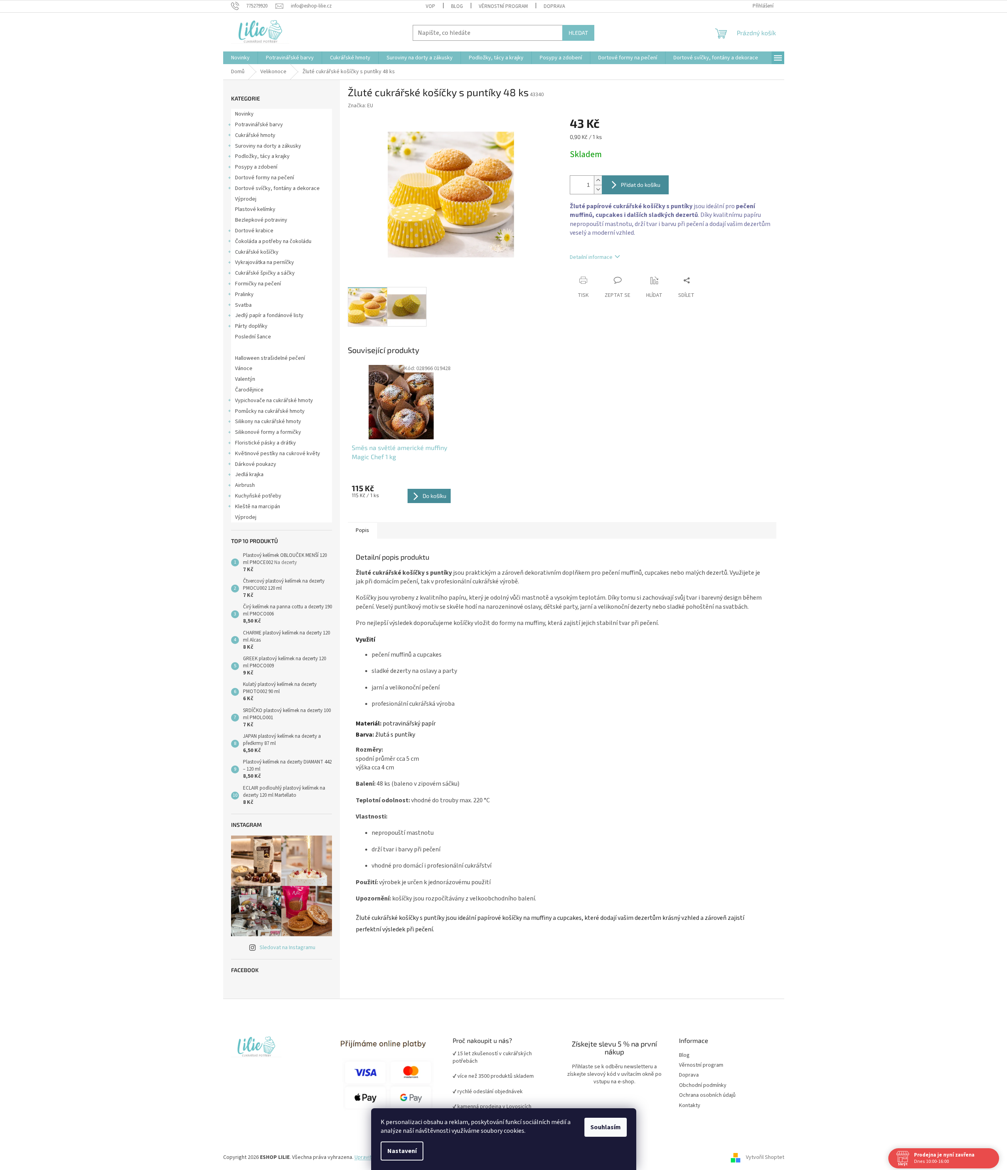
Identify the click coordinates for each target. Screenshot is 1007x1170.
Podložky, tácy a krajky (262, 156)
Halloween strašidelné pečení (270, 358)
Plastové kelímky (255, 209)
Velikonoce (248, 347)
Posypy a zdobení (256, 167)
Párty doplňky (251, 326)
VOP (430, 6)
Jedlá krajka (249, 475)
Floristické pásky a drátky (265, 443)
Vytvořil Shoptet (765, 1157)
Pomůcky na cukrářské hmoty (270, 411)
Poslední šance (253, 337)
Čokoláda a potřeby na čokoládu (273, 241)
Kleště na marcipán (257, 507)
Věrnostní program (701, 1065)
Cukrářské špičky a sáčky (265, 273)
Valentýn (245, 379)
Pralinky (244, 294)
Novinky (244, 114)
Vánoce (243, 368)
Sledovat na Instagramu (287, 948)
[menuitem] (240, 57)
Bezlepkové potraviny (261, 220)
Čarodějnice (249, 390)
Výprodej (245, 199)
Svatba (243, 305)
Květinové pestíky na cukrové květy (277, 454)
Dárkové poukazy (255, 464)
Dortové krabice (254, 231)
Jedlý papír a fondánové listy (269, 315)
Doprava (554, 6)
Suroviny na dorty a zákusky (268, 146)
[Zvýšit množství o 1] (598, 180)
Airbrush (245, 485)
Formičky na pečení (258, 284)
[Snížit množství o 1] (598, 189)
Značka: (360, 106)
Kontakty (689, 1105)
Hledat (578, 32)
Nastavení (402, 1151)
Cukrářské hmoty (255, 135)
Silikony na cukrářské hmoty (268, 421)
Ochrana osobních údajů (707, 1095)
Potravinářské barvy (259, 125)
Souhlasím (605, 1127)
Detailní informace (591, 257)
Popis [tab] (362, 530)
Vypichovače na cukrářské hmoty (274, 401)
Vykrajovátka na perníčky (264, 262)
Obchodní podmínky (702, 1085)
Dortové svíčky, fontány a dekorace (277, 188)
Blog (457, 6)
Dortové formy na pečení (264, 178)
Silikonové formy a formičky (268, 432)
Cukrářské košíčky (257, 252)
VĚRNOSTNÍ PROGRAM (503, 6)
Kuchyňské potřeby (258, 496)
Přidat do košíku (640, 184)
